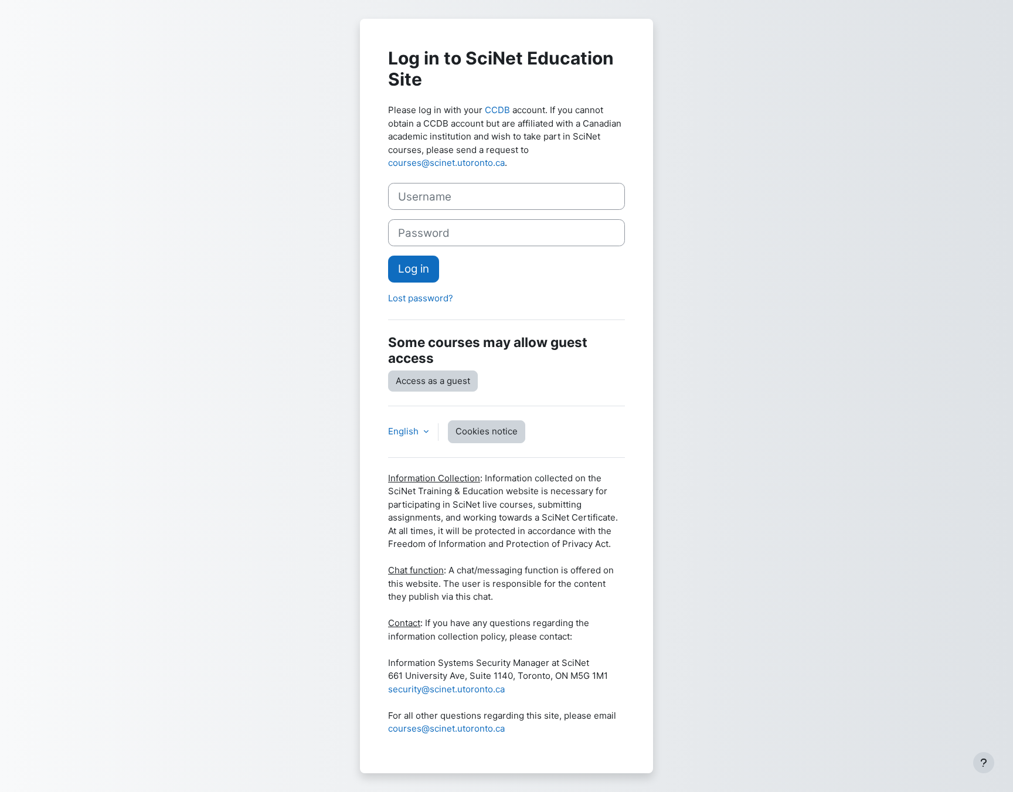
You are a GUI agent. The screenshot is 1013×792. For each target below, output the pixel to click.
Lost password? (420, 298)
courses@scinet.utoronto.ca (446, 162)
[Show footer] (983, 762)
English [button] (404, 431)
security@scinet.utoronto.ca (446, 689)
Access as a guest (433, 380)
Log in (413, 269)
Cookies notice (486, 431)
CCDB (497, 109)
